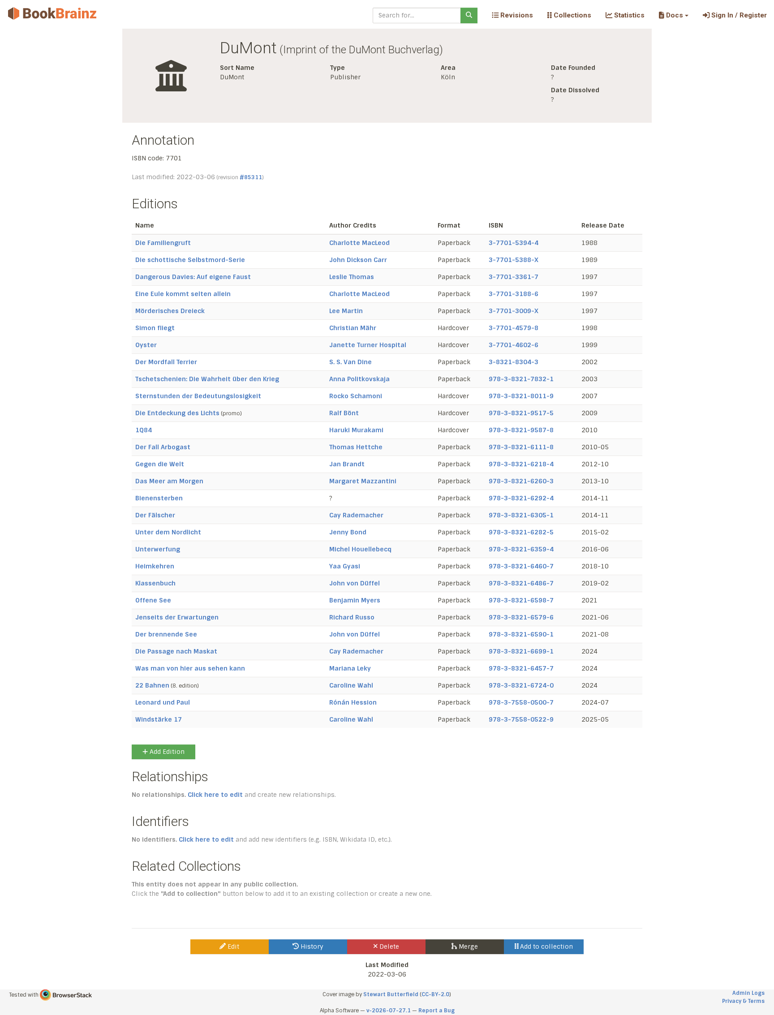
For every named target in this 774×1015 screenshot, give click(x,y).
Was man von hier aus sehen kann (190, 668)
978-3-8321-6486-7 (521, 583)
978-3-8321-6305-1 (521, 515)
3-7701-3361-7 (513, 277)
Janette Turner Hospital (367, 345)
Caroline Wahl (351, 685)
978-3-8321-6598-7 (521, 600)
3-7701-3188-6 (513, 294)
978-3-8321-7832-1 (521, 379)
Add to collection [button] (545, 946)
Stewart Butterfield (390, 994)
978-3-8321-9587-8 (521, 430)
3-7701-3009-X (513, 311)
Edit (232, 946)
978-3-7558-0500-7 (521, 702)
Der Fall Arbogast (162, 447)
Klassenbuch (155, 583)
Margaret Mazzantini (362, 481)
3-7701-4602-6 (513, 345)
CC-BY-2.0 (435, 994)
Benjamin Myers (354, 600)
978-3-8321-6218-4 (521, 464)
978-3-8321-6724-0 (521, 685)
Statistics (628, 15)
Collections (571, 15)
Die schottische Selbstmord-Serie (190, 260)
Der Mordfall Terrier (166, 362)
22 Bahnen (152, 685)
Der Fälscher (155, 515)
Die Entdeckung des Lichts (177, 413)
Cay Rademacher (356, 515)
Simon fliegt (155, 328)
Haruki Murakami (356, 430)
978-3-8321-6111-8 (521, 447)
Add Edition (166, 752)
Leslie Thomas (351, 277)
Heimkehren (154, 566)
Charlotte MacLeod (359, 243)
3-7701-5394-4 (513, 243)
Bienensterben (159, 498)
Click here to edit (215, 795)
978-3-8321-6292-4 (521, 498)
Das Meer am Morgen (169, 481)
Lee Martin (346, 311)
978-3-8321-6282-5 (521, 532)
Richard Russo (351, 617)
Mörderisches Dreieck (170, 311)
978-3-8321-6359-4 (521, 549)
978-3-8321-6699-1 (521, 651)
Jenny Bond (347, 532)
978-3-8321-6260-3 (521, 481)
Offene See (153, 600)
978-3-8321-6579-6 (521, 617)
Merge (467, 946)
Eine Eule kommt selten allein (183, 294)
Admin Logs (748, 993)
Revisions (516, 15)
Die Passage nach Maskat (176, 651)
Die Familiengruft (163, 243)
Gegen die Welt (159, 464)
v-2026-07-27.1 (388, 1010)
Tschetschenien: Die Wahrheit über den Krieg (207, 379)
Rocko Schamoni (355, 396)
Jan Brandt (347, 464)
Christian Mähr (352, 328)
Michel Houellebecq (360, 549)
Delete (388, 946)
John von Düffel (354, 583)
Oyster (146, 345)
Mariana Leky (350, 668)
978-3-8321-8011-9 (521, 396)
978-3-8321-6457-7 (521, 668)
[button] (673, 15)
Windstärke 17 (158, 719)
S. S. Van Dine (350, 362)
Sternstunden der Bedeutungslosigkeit (198, 396)
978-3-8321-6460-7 (521, 566)
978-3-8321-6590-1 (521, 634)
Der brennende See (166, 634)
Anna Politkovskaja (359, 379)
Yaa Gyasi (344, 566)
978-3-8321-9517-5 (521, 413)
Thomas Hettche (356, 447)
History (311, 946)
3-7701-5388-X (513, 260)
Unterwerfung (157, 549)
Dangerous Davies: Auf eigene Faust (193, 277)
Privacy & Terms (743, 1001)
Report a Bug (436, 1010)
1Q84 (143, 430)
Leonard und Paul (162, 702)
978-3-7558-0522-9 (521, 719)
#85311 (251, 177)
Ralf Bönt (344, 413)
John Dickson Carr (358, 260)
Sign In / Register (738, 15)
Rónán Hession (353, 702)
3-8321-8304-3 (513, 362)
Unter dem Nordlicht (168, 532)
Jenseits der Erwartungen (177, 617)
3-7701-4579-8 (513, 328)
